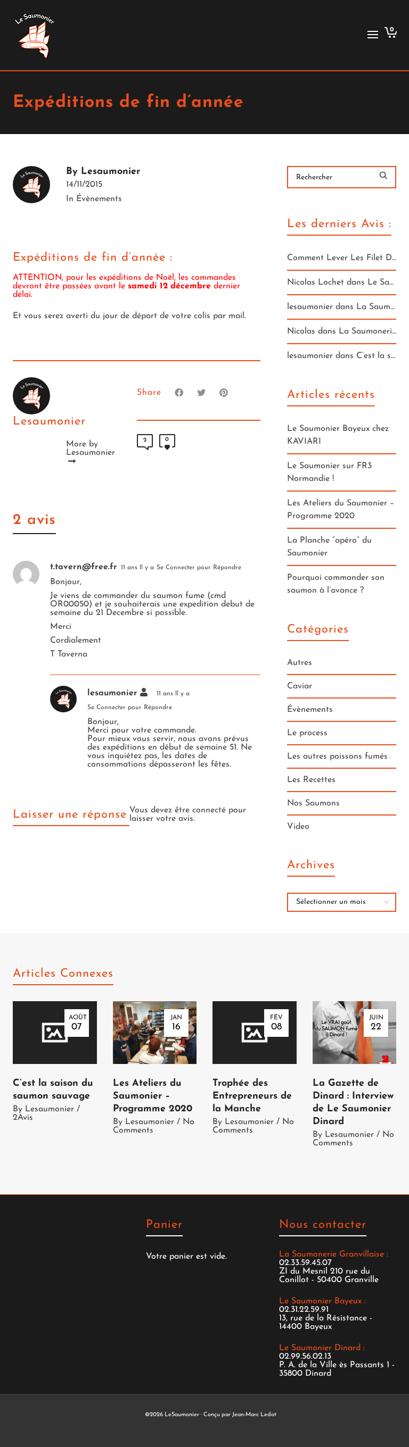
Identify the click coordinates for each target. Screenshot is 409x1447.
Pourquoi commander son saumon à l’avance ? (336, 584)
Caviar (299, 686)
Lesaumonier (49, 1109)
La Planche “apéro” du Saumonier (329, 547)
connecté (210, 810)
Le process (307, 733)
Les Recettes (311, 780)
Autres (299, 663)
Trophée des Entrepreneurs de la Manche (252, 1096)
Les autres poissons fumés (337, 756)
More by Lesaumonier (89, 448)
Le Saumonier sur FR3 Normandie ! (329, 472)
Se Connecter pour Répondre (199, 567)
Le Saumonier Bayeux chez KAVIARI (338, 435)
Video (298, 826)
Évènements (99, 199)
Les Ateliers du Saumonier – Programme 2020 (340, 509)
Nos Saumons (313, 803)
